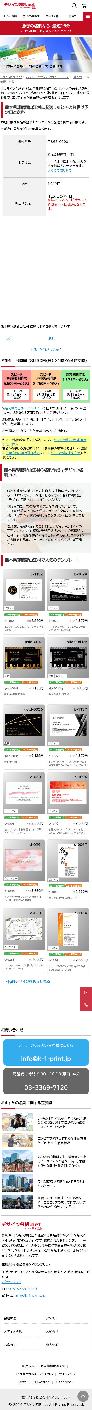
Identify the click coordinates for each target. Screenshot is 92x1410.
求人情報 (52, 1344)
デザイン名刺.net (11, 77)
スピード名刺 (10, 16)
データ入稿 (52, 16)
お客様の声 (12, 1344)
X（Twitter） (41, 1382)
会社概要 (10, 1318)
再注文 (72, 16)
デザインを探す (31, 16)
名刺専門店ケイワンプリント (24, 408)
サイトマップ (67, 1374)
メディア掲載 (13, 1331)
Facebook (64, 1382)
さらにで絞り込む (60, 170)
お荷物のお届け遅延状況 (23, 453)
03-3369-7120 (46, 1087)
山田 (52, 338)
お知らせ (52, 1331)
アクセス (51, 1318)
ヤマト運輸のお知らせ (66, 453)
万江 (9, 338)
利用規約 (28, 1366)
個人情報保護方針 (52, 1366)
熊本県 (77, 77)
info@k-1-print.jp (46, 1058)
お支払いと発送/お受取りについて (47, 77)
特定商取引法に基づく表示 (34, 1374)
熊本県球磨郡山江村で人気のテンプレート (42, 560)
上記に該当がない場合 (46, 349)
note (23, 1382)
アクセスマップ (11, 1282)
